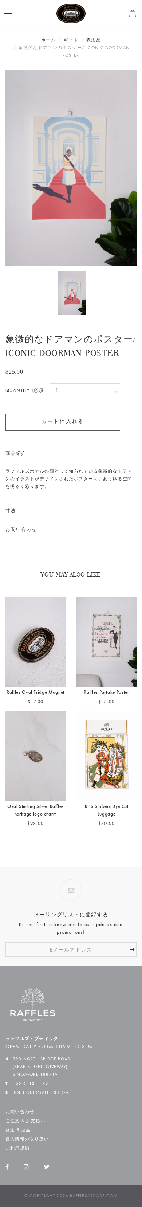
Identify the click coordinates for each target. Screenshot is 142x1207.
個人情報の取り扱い (27, 1139)
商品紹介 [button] (16, 454)
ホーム (48, 40)
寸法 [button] (10, 511)
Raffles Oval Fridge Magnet (35, 692)
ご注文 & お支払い (25, 1121)
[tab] (71, 454)
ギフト (71, 40)
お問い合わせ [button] (21, 530)
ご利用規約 (17, 1148)
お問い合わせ (19, 1112)
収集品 (93, 40)
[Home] (71, 13)
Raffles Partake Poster (106, 692)
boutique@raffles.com (41, 1093)
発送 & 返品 (18, 1130)
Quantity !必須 (24, 391)
